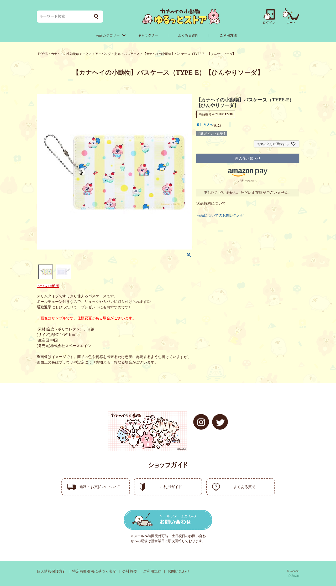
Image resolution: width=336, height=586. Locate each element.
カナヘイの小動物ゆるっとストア (74, 54)
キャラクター (148, 35)
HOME (43, 54)
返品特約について (211, 203)
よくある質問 (188, 35)
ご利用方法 (228, 35)
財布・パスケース (127, 54)
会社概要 (129, 571)
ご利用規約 (152, 571)
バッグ (106, 54)
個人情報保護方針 (51, 571)
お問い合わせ (178, 571)
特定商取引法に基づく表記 (94, 571)
